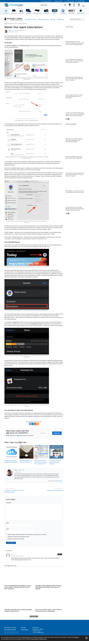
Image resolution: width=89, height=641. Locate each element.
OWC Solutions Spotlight (43, 19)
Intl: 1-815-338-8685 (80, 1)
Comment (8, 502)
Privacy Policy (34, 639)
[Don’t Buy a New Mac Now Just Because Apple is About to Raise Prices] (18, 600)
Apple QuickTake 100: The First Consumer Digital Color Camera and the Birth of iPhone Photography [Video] (75, 43)
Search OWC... (44, 5)
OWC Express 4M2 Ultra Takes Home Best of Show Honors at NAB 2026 (74, 157)
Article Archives (60, 19)
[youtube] (20, 481)
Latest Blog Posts (11, 435)
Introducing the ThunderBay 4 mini (55, 490)
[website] (14, 481)
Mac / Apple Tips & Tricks (30, 19)
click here (76, 637)
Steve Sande (14, 30)
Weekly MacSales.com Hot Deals (25, 435)
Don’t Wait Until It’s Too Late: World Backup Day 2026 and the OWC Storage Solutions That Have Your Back (75, 209)
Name (7, 523)
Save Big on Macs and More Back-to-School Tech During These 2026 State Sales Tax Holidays (48, 587)
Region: (59, 1)
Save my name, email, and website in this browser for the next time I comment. (27, 534)
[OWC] (13, 5)
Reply (59, 554)
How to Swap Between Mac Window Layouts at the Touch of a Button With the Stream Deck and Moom (17, 587)
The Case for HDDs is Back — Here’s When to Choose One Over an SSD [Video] (48, 610)
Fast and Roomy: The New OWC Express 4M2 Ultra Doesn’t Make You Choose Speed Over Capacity (75, 175)
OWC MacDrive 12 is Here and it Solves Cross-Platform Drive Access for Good (75, 191)
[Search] (65, 5)
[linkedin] (18, 481)
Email (7, 529)
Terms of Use (43, 639)
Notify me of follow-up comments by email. (18, 536)
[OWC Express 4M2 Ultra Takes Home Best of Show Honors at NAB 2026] (75, 150)
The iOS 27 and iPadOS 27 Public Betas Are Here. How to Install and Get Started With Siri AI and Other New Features (75, 114)
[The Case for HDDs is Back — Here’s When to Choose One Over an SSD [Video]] (49, 600)
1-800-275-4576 (70, 1)
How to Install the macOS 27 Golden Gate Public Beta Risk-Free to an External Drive (74, 96)
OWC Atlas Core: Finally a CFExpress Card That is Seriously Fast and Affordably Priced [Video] (74, 140)
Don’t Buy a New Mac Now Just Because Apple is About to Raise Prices (18, 610)
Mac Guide (53, 19)
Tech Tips (25, 30)
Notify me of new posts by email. (16, 538)
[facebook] (16, 481)
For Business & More (47, 1)
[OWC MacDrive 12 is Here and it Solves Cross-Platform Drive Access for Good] (75, 184)
